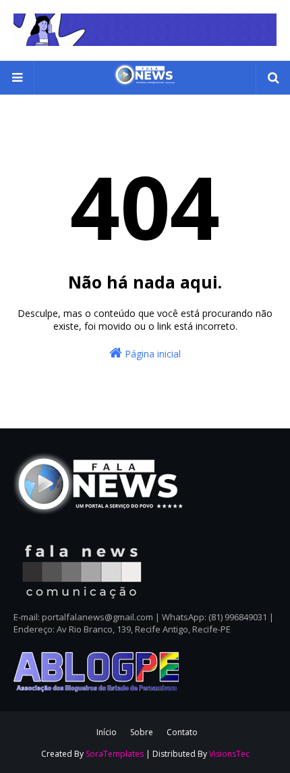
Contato (182, 732)
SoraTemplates (115, 753)
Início (106, 732)
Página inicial (151, 353)
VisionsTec (229, 753)
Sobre (141, 732)
